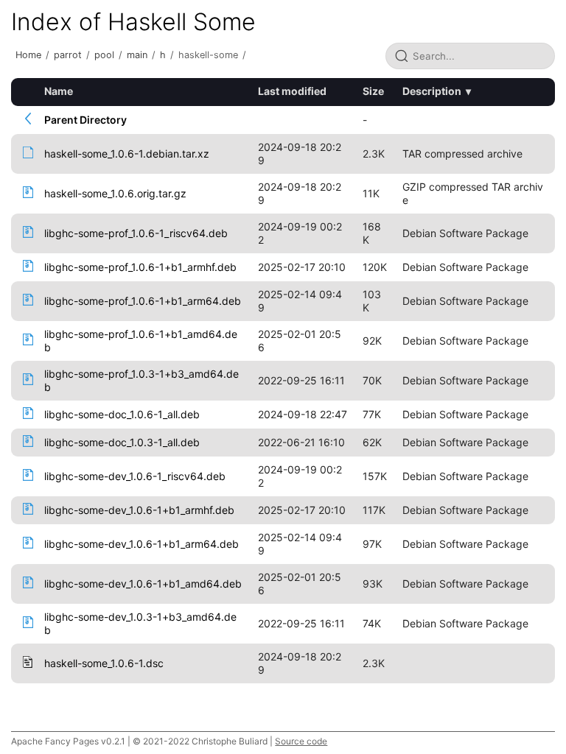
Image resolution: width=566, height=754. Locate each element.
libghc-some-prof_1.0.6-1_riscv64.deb (136, 233)
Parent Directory (85, 119)
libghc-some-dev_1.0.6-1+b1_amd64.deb (143, 583)
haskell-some (208, 54)
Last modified (292, 91)
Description (431, 91)
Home (28, 54)
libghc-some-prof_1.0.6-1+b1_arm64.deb (142, 301)
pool (104, 54)
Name (58, 91)
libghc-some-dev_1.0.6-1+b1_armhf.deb (139, 510)
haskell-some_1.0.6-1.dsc (104, 663)
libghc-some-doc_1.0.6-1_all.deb (122, 414)
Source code (301, 741)
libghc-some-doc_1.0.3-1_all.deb (122, 442)
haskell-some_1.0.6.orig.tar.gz (115, 193)
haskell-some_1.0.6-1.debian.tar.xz (126, 153)
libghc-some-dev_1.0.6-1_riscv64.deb (135, 476)
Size (373, 91)
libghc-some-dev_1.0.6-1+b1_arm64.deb (141, 544)
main (137, 54)
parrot (68, 54)
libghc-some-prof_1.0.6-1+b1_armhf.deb (140, 267)
